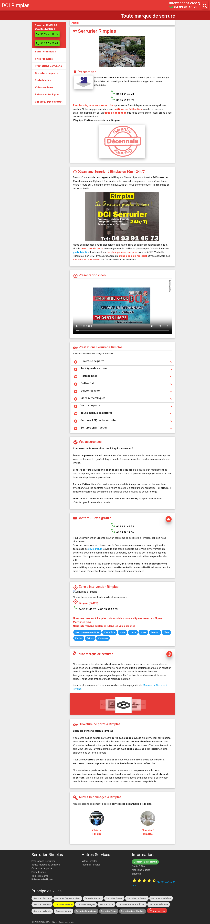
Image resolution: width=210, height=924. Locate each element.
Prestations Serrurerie (43, 861)
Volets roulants (40, 875)
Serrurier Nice (106, 904)
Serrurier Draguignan (86, 911)
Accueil (75, 22)
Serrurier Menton (42, 904)
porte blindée (81, 252)
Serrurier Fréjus (108, 911)
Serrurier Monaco (64, 904)
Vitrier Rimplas (89, 861)
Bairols (90, 638)
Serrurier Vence (63, 911)
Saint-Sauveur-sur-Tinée (87, 632)
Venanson (103, 638)
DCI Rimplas (16, 5)
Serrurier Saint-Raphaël (132, 911)
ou (107, 609)
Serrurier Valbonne (158, 904)
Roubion (155, 632)
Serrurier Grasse (114, 898)
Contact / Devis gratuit (145, 861)
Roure (143, 632)
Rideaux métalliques (42, 879)
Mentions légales (141, 869)
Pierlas (78, 638)
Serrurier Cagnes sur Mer (67, 898)
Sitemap (136, 873)
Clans (166, 632)
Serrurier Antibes (42, 898)
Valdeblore (109, 632)
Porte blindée (39, 872)
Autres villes (157, 910)
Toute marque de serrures (46, 864)
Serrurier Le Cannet (137, 898)
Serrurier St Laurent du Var (131, 904)
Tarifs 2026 (138, 866)
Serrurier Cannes (93, 898)
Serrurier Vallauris (42, 911)
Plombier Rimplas (91, 864)
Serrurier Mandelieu (161, 898)
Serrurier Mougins (86, 904)
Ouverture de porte (42, 868)
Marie (122, 632)
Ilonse (133, 632)
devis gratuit (95, 548)
